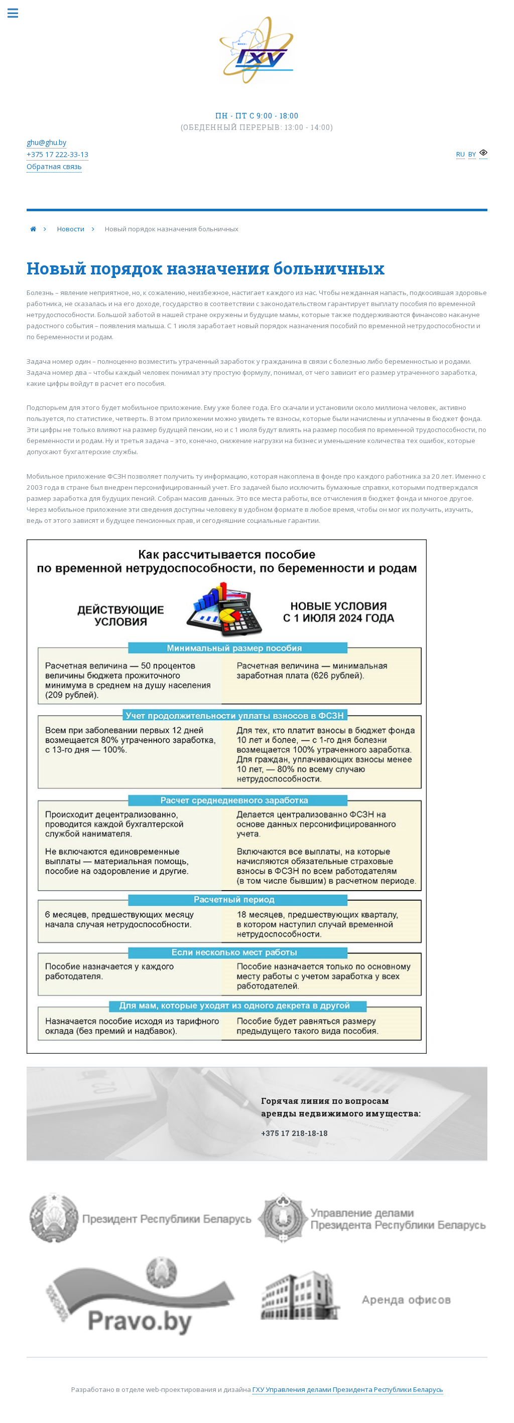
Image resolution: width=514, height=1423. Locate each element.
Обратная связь (54, 166)
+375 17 (57, 154)
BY (472, 154)
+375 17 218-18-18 (294, 1133)
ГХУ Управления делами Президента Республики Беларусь (347, 1389)
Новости (70, 228)
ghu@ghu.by (46, 142)
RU (460, 154)
